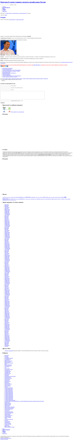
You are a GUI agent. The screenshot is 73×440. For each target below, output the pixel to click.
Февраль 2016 (7, 278)
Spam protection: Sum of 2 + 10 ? (17, 100)
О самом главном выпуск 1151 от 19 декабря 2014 (12, 70)
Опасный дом (7, 402)
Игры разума (7, 374)
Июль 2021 (7, 216)
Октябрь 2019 (7, 236)
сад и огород (7, 410)
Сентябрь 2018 (7, 248)
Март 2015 (7, 288)
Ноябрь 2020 (7, 223)
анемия (7, 197)
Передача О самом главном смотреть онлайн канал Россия (23, 2)
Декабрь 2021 (7, 211)
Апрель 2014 (7, 299)
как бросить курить (8, 378)
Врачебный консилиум (9, 362)
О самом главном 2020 (9, 397)
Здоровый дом (7, 372)
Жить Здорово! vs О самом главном (17, 111)
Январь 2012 (7, 325)
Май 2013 (6, 309)
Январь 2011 (7, 336)
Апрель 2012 (7, 322)
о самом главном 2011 (9, 388)
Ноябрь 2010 (7, 338)
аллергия (4, 197)
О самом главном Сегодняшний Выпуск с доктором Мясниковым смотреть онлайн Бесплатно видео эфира (24, 401)
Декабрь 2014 (7, 291)
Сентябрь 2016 (7, 271)
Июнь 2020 (7, 228)
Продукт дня (7, 405)
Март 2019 (7, 242)
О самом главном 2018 (9, 395)
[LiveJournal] (9, 66)
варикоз (17, 197)
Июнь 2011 (7, 331)
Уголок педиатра (8, 423)
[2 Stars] (4, 79)
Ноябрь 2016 (7, 269)
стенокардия (45, 78)
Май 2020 (6, 229)
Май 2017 (6, 263)
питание (38, 198)
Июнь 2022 (7, 205)
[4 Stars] (11, 79)
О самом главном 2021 (9, 398)
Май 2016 (6, 275)
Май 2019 (6, 240)
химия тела (7, 425)
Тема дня (6, 420)
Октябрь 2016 (7, 270)
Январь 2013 (7, 313)
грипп (36, 197)
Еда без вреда (7, 368)
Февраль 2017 (7, 266)
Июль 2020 (7, 227)
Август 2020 (7, 226)
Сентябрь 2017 (7, 260)
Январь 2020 (7, 233)
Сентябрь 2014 (7, 294)
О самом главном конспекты (10, 400)
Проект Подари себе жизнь (10, 406)
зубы (51, 197)
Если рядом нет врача (9, 369)
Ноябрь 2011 (7, 327)
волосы (24, 197)
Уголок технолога (8, 424)
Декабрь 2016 (7, 268)
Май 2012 (6, 321)
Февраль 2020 (7, 232)
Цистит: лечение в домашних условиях (10, 76)
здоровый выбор (8, 371)
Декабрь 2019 (7, 234)
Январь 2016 (7, 279)
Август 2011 (7, 329)
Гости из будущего (8, 365)
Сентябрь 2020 (7, 225)
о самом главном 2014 (9, 391)
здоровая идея (7, 370)
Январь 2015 (7, 290)
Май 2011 (6, 332)
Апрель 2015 (7, 287)
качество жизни (7, 381)
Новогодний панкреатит (7, 69)
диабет (44, 197)
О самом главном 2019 (9, 396)
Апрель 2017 (7, 264)
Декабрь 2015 (7, 280)
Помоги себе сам (8, 403)
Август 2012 (7, 318)
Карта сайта (5, 11)
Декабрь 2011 (7, 326)
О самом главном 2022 (9, 399)
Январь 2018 (7, 256)
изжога (54, 197)
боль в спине (13, 197)
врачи (6, 363)
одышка (24, 78)
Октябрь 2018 (7, 247)
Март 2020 (7, 231)
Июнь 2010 (7, 343)
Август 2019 (7, 238)
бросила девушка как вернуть (5, 438)
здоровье (49, 197)
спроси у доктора (8, 417)
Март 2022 (7, 208)
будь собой (7, 357)
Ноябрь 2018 (7, 246)
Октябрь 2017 (7, 259)
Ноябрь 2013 (7, 304)
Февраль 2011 (7, 335)
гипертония (27, 197)
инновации (7, 375)
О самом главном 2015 (9, 392)
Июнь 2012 (7, 320)
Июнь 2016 (7, 274)
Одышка (3, 17)
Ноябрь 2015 (7, 281)
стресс (63, 198)
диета (47, 197)
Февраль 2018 (7, 255)
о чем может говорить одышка (16, 78)
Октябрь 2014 (7, 293)
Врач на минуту (7, 361)
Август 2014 (7, 295)
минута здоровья (8, 385)
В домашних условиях (9, 358)
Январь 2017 (7, 267)
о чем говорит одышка (7, 78)
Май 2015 (6, 286)
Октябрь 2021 (7, 213)
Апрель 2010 (7, 345)
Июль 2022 (7, 204)
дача (5, 367)
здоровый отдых (8, 373)
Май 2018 (6, 252)
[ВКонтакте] (1, 66)
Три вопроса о (7, 422)
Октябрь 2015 (7, 282)
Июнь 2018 (7, 251)
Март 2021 (7, 219)
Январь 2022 (7, 210)
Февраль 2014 (7, 301)
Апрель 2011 (7, 333)
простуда (50, 198)
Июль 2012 (7, 319)
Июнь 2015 (7, 285)
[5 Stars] (14, 79)
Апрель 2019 (7, 241)
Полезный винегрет (6, 73)
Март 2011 (6, 334)
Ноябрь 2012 (7, 315)
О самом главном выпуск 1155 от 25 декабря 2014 (12, 75)
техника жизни (7, 421)
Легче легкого (7, 384)
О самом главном (8, 13)
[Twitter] (6, 66)
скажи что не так (8, 413)
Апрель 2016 (7, 276)
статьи (6, 418)
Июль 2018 (7, 250)
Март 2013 (7, 311)
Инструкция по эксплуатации (10, 376)
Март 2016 (7, 277)
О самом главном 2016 (9, 393)
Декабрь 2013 (7, 303)
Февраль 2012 (7, 324)
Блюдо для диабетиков (7, 74)
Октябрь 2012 (7, 316)
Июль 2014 (7, 296)
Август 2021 (7, 215)
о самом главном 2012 (23, 13)
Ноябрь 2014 (7, 292)
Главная (4, 6)
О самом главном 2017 (9, 394)
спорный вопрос (8, 416)
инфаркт (62, 197)
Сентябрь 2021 (7, 214)
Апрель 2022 (7, 207)
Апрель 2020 (7, 230)
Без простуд (7, 355)
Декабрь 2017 (7, 257)
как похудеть (7, 380)
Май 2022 (6, 206)
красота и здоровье (8, 383)
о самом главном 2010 (9, 387)
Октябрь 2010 (7, 339)
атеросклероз (9, 197)
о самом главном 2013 (9, 390)
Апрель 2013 (7, 310)
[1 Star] (1, 79)
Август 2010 (7, 341)
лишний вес (21, 198)
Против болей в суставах (9, 407)
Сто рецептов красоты (9, 419)
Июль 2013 (7, 307)
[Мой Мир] (7, 66)
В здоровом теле (8, 359)
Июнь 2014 (7, 297)
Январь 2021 (7, 221)
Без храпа (6, 356)
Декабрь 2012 (7, 314)
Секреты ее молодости (9, 411)
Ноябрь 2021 (7, 212)
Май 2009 (6, 346)
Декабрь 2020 (7, 222)
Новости (6, 386)
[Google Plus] (2, 66)
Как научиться (7, 379)
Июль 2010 (7, 342)
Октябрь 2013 (7, 305)
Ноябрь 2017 (7, 258)
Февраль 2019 (7, 243)
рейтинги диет (7, 409)
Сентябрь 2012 (7, 317)
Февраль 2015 (7, 289)
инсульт (59, 197)
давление (39, 197)
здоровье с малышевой (9, 350)
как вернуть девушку (4, 439)
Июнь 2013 (7, 308)
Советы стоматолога (8, 415)
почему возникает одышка (31, 78)
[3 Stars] (8, 79)
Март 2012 (7, 323)
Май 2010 (6, 344)
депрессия (41, 197)
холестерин (5, 200)
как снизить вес (12, 198)
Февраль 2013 (7, 312)
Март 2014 (7, 300)
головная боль (33, 197)
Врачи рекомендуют (8, 364)
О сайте (4, 10)
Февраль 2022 (7, 209)
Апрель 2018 (7, 253)
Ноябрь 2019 (7, 235)
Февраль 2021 (7, 220)
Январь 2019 (7, 244)
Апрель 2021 (7, 218)
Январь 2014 (7, 302)
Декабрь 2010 (7, 337)
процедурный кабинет (9, 408)
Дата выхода (7, 366)
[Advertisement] (9, 27)
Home (4, 428)
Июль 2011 (7, 330)
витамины (21, 197)
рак (52, 198)
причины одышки (39, 78)
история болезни (15, 13)
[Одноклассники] (4, 66)
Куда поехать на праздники (8, 68)
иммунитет (56, 197)
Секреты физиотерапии (9, 412)
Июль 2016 (7, 273)
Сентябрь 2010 (7, 340)
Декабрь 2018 (7, 245)
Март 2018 (7, 254)
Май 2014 (6, 298)
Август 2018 (7, 249)
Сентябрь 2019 (7, 237)
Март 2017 (7, 265)
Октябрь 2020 (7, 224)
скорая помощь (7, 414)
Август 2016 (7, 272)
